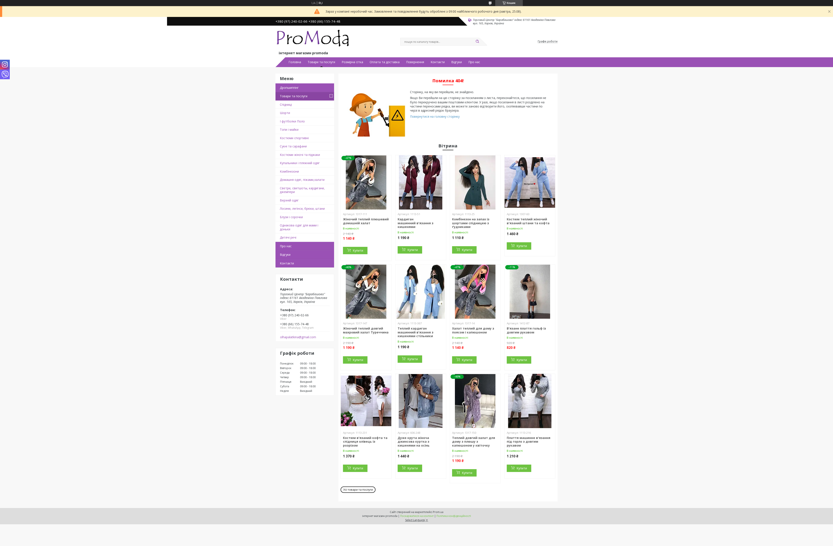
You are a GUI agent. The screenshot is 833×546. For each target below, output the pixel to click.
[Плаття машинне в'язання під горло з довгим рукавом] (530, 401)
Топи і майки (289, 129)
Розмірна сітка (352, 62)
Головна (295, 62)
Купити (358, 250)
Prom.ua (438, 512)
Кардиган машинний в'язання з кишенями (415, 223)
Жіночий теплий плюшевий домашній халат (366, 221)
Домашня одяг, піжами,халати (302, 180)
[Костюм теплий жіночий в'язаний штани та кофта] (530, 182)
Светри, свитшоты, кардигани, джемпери (302, 190)
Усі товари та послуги (358, 490)
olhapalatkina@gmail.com (298, 337)
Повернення (415, 62)
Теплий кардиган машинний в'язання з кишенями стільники (415, 332)
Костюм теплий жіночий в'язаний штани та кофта (528, 221)
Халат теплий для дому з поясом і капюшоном (473, 330)
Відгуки (456, 62)
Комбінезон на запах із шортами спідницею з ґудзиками (470, 223)
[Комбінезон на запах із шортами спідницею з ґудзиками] (475, 182)
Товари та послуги (321, 62)
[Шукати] (477, 42)
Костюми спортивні (294, 138)
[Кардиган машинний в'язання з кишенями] (420, 182)
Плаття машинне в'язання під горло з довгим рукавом (528, 441)
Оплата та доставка (385, 62)
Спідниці (286, 104)
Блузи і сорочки (291, 217)
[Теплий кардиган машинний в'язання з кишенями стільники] (420, 291)
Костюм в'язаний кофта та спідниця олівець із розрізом (365, 441)
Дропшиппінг (289, 88)
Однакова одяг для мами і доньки (299, 227)
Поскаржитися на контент (417, 516)
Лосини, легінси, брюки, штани (302, 208)
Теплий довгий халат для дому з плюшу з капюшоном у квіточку (473, 441)
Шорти (285, 113)
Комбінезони (289, 171)
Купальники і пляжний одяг (300, 163)
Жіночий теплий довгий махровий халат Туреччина (366, 330)
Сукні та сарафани (293, 146)
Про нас (474, 62)
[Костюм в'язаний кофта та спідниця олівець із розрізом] (366, 401)
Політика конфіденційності (453, 516)
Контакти (438, 62)
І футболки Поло (292, 121)
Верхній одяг (289, 200)
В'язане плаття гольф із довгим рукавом (526, 330)
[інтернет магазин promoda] (313, 39)
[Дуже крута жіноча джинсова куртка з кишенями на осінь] (420, 401)
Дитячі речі (288, 237)
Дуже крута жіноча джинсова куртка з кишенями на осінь (414, 441)
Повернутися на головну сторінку (435, 116)
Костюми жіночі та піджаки (300, 155)
